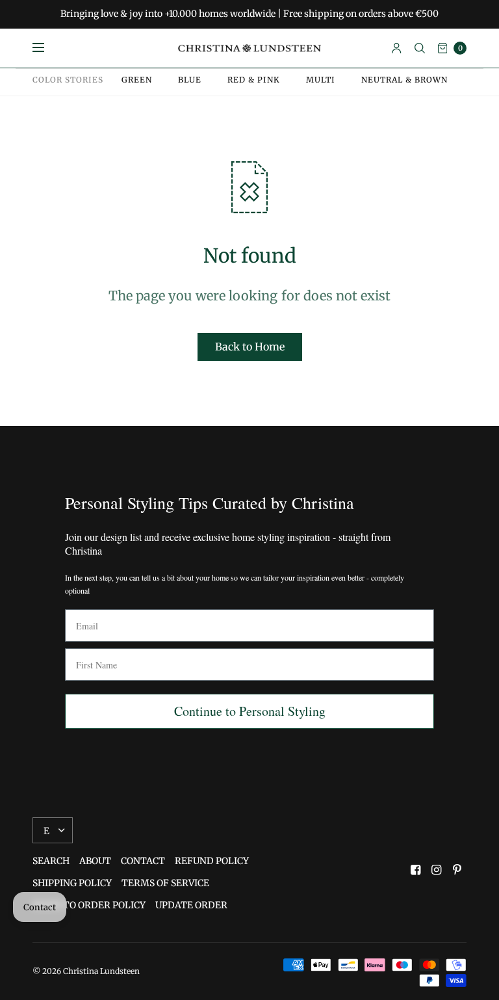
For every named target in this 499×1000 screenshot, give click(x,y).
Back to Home (250, 346)
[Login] (397, 48)
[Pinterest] (457, 870)
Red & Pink (253, 80)
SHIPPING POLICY (72, 883)
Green (137, 80)
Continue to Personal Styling (250, 711)
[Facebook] (416, 870)
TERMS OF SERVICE (165, 883)
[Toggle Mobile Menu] (46, 48)
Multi (320, 80)
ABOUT (95, 861)
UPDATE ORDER (191, 905)
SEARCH (51, 861)
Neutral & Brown (404, 80)
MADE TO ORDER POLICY (89, 905)
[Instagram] (436, 870)
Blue (189, 80)
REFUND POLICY (212, 861)
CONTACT (143, 861)
